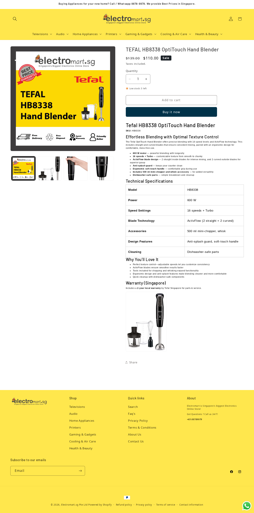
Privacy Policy (138, 421)
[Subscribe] (80, 471)
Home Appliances (81, 421)
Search (133, 407)
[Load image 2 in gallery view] (49, 168)
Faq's (131, 414)
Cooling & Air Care (82, 441)
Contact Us (136, 441)
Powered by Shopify (100, 504)
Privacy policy (144, 504)
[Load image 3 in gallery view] (76, 168)
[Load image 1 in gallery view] (23, 168)
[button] (15, 19)
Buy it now (171, 112)
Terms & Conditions (142, 427)
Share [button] (133, 362)
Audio (73, 414)
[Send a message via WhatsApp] (246, 505)
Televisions (77, 407)
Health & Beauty (81, 448)
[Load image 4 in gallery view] (102, 168)
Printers (75, 427)
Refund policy (124, 504)
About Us (134, 434)
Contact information (191, 504)
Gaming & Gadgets (82, 434)
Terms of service (165, 504)
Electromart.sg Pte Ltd (74, 504)
